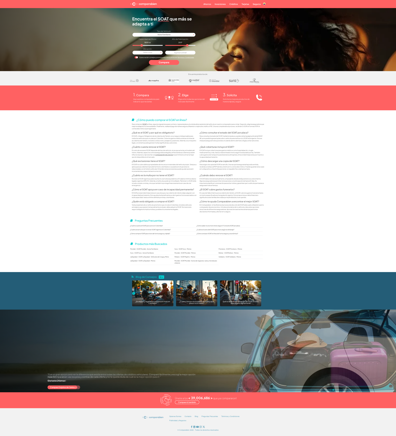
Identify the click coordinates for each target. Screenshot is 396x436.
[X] (204, 427)
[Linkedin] (194, 427)
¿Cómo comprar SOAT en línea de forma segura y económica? (217, 233)
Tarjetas (245, 4)
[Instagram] (201, 427)
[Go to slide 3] (335, 390)
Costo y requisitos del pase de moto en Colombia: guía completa (249, 302)
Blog (196, 416)
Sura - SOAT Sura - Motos (182, 249)
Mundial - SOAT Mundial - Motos (185, 253)
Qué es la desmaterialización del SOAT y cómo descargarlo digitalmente (161, 302)
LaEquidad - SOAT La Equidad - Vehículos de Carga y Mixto (149, 257)
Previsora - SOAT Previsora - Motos (230, 249)
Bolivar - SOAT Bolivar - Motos (229, 253)
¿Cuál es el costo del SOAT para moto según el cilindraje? (215, 230)
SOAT (145, 124)
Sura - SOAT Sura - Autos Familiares (142, 253)
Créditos (233, 4)
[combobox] (164, 35)
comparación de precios (164, 155)
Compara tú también (187, 402)
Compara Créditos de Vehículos (64, 387)
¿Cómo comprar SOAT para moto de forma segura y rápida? (150, 233)
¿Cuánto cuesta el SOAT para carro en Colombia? (146, 226)
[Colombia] (264, 2)
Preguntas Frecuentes (210, 416)
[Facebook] (191, 427)
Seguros (257, 4)
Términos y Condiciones (186, 57)
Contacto (188, 416)
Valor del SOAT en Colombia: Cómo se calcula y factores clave (205, 302)
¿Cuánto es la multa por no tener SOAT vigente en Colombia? (150, 230)
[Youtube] (197, 427)
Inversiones (220, 4)
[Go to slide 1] (331, 390)
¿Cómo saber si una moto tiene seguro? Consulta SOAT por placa (218, 226)
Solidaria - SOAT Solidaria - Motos (230, 257)
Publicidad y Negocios (177, 420)
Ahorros (207, 4)
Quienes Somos (175, 416)
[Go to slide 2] (333, 390)
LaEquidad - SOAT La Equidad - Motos (142, 261)
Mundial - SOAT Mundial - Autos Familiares (144, 249)
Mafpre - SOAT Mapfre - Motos (184, 257)
